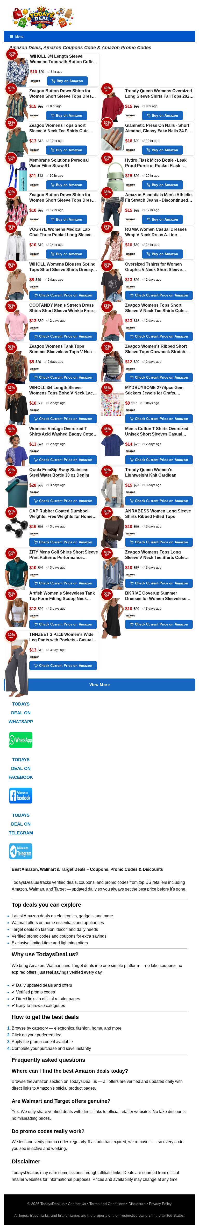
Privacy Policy (160, 1204)
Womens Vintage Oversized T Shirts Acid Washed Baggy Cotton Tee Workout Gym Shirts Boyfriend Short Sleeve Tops (63, 431)
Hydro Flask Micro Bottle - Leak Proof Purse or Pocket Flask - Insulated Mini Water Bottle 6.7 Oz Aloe (157, 163)
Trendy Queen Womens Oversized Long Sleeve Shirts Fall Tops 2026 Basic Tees (158, 94)
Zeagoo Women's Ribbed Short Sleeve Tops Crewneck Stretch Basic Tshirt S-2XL (156, 349)
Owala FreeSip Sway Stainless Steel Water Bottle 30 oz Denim (59, 472)
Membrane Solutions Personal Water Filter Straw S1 (59, 163)
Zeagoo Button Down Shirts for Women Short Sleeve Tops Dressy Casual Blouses (62, 94)
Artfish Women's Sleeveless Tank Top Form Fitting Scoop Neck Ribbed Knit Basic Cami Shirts (62, 596)
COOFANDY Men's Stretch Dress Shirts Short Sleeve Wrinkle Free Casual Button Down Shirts (61, 308)
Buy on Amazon (70, 81)
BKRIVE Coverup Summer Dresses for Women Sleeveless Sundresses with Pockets (155, 596)
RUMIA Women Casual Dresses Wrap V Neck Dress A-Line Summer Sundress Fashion (156, 232)
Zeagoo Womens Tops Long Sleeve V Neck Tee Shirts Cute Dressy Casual (154, 555)
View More (99, 684)
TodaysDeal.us (52, 1204)
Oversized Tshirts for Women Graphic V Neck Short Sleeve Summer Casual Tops (153, 267)
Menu (19, 36)
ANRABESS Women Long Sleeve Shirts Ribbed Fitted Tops (158, 514)
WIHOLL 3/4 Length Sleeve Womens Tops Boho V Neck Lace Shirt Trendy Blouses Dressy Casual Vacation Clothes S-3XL (62, 390)
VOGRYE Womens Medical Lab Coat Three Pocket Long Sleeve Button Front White (60, 232)
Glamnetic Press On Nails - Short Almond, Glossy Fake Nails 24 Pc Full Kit (157, 128)
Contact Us (77, 1204)
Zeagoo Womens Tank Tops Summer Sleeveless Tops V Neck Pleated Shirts (61, 349)
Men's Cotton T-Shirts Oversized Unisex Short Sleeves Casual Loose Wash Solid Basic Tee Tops (158, 431)
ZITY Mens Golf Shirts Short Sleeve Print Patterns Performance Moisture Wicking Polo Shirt (63, 555)
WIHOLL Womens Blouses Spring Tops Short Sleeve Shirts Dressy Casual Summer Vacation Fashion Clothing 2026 (62, 267)
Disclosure (137, 1204)
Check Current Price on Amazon (65, 295)
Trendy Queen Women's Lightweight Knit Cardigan (150, 472)
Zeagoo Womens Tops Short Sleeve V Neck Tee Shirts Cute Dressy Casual (59, 128)
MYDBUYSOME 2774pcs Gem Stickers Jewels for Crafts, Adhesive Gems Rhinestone (154, 390)
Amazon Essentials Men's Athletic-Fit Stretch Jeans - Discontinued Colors (159, 198)
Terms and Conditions (107, 1204)
